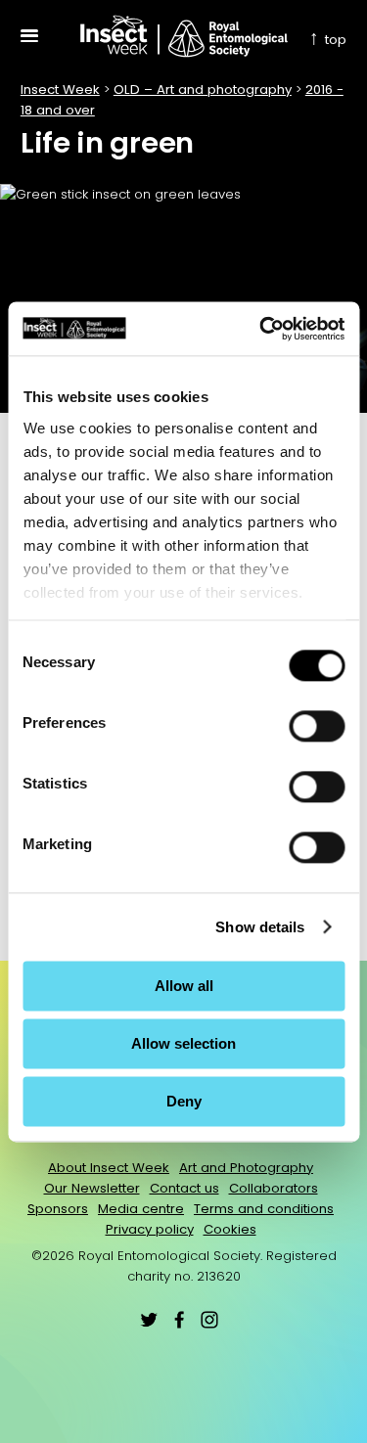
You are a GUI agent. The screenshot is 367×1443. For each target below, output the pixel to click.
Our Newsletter (92, 1188)
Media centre (141, 1208)
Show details (259, 927)
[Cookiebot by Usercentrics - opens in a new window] (261, 328)
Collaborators (273, 1188)
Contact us (184, 1188)
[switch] (316, 726)
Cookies (230, 1229)
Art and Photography (246, 1167)
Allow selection (183, 1043)
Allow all (184, 985)
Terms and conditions (264, 1208)
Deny (184, 1101)
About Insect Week (108, 1167)
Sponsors (57, 1208)
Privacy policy (150, 1229)
